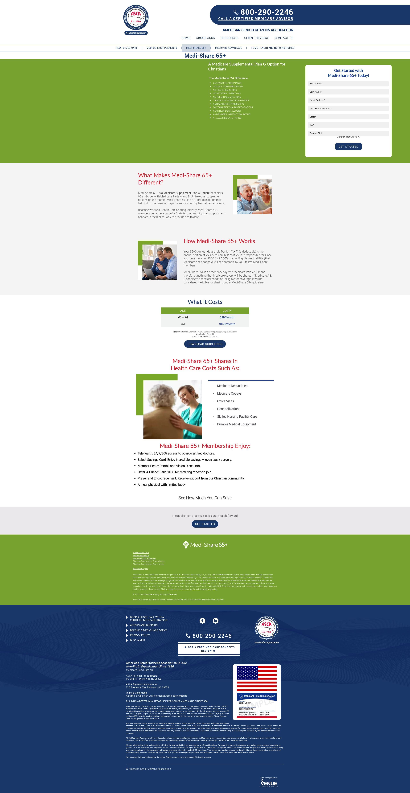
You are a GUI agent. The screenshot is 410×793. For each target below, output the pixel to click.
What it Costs (205, 302)
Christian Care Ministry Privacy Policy (148, 561)
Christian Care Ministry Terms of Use (148, 564)
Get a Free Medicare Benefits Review (211, 649)
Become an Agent (140, 568)
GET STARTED (205, 524)
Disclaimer (137, 640)
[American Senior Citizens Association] (136, 17)
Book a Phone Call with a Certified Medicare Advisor (148, 618)
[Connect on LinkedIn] (215, 621)
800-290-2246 (267, 12)
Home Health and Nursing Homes (272, 47)
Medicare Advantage (228, 47)
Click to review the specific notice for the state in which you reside (189, 589)
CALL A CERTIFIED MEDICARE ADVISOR (255, 18)
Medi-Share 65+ (196, 47)
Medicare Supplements (162, 47)
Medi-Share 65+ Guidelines (144, 558)
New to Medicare (127, 47)
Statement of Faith (141, 552)
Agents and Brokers (144, 625)
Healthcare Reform (141, 555)
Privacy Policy (140, 635)
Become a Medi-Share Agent (148, 630)
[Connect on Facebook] (202, 621)
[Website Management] (268, 783)
